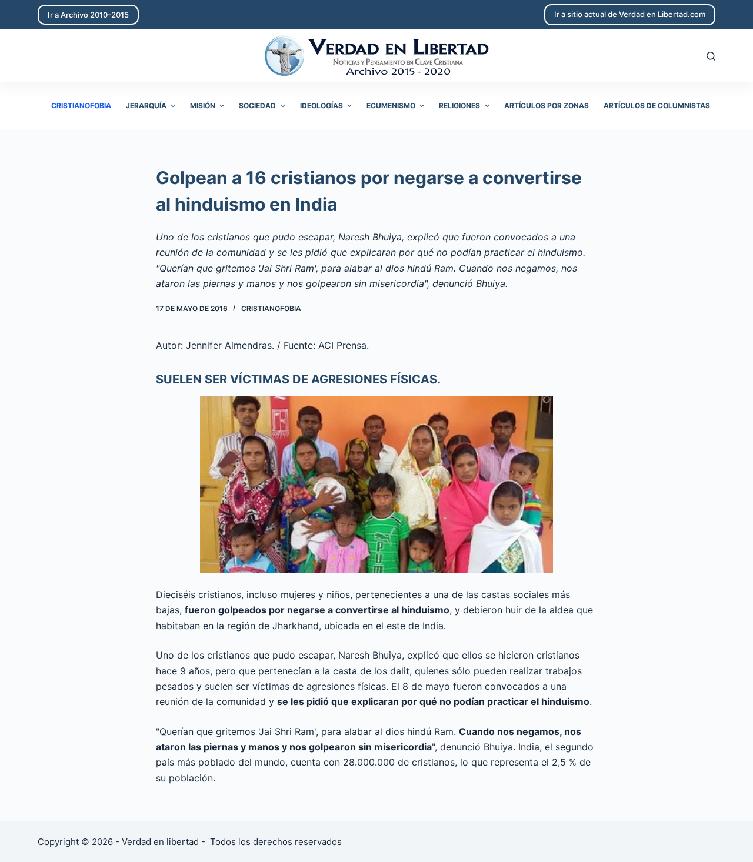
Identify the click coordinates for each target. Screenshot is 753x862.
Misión (202, 105)
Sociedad (257, 105)
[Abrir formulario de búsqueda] (711, 56)
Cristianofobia (81, 105)
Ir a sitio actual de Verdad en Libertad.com (629, 14)
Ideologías (321, 105)
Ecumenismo (390, 105)
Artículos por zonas (546, 105)
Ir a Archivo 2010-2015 (88, 14)
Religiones (459, 105)
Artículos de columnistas (657, 105)
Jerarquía (146, 105)
